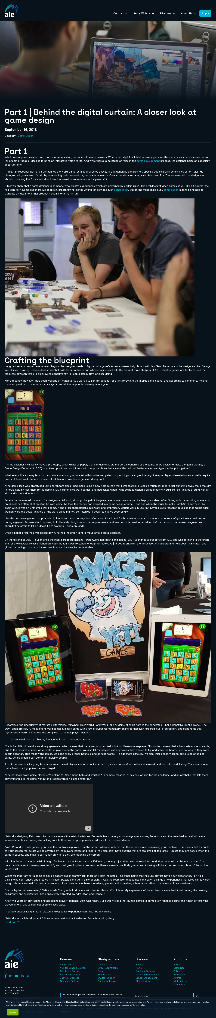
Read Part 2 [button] (12, 922)
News (139, 967)
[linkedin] (22, 976)
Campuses (178, 967)
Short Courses (67, 964)
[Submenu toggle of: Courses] (126, 13)
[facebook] (6, 976)
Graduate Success (145, 971)
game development (148, 160)
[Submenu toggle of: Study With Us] (153, 13)
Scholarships (104, 974)
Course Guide (105, 964)
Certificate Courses (70, 971)
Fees (100, 971)
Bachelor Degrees (69, 977)
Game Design (26, 135)
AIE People (179, 974)
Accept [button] (13, 1012)
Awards (177, 977)
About (176, 964)
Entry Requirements (108, 967)
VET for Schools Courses (73, 967)
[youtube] (16, 976)
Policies (177, 971)
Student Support (106, 977)
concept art (121, 189)
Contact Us (179, 984)
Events (139, 964)
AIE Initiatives (180, 981)
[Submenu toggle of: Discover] (173, 13)
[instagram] (10, 976)
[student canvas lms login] (27, 976)
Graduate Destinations (147, 974)
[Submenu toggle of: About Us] (194, 13)
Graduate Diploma (69, 981)
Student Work (143, 981)
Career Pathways (107, 981)
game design (171, 189)
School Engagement (146, 977)
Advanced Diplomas (70, 974)
